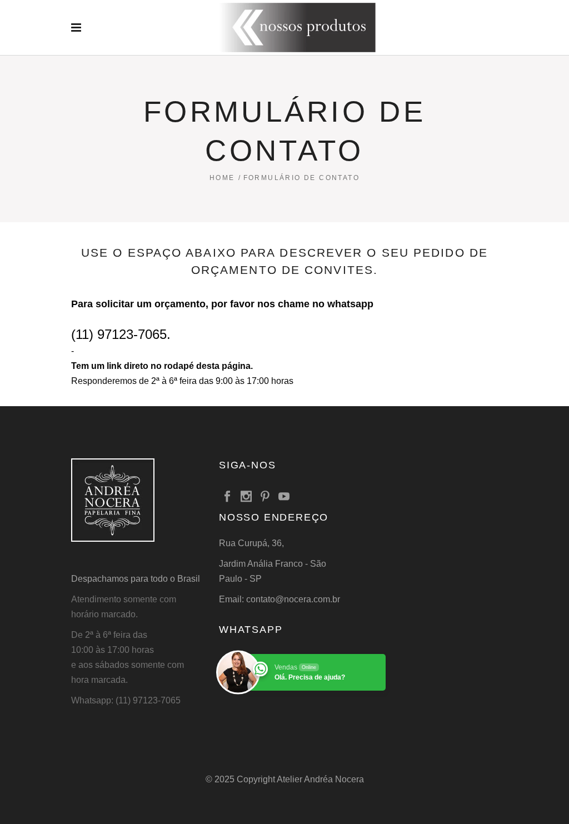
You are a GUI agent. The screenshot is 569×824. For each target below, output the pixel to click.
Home (222, 178)
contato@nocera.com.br (293, 599)
